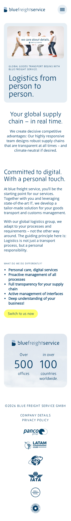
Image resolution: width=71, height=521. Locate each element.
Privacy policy (35, 420)
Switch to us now (21, 313)
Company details (35, 415)
